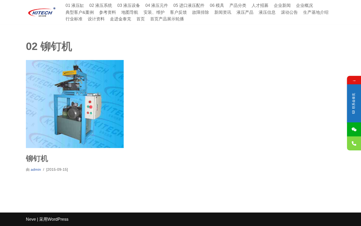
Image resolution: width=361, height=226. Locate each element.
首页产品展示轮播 (167, 19)
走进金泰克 (120, 19)
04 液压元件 (156, 5)
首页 (140, 19)
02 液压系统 (100, 5)
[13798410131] (354, 143)
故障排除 (200, 12)
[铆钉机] (75, 104)
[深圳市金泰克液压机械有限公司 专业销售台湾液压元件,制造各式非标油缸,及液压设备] (42, 12)
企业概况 (304, 5)
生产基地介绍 (315, 12)
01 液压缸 (75, 5)
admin (36, 169)
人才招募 (260, 5)
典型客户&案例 (80, 12)
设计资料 (96, 19)
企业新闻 (282, 5)
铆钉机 (37, 158)
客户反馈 (178, 12)
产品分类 (237, 5)
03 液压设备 (128, 5)
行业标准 (74, 19)
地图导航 (129, 12)
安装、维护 (154, 12)
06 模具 (217, 5)
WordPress (58, 219)
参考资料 (107, 12)
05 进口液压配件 (189, 5)
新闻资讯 (222, 12)
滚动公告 (289, 12)
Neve (31, 219)
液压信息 (267, 12)
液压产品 (245, 12)
